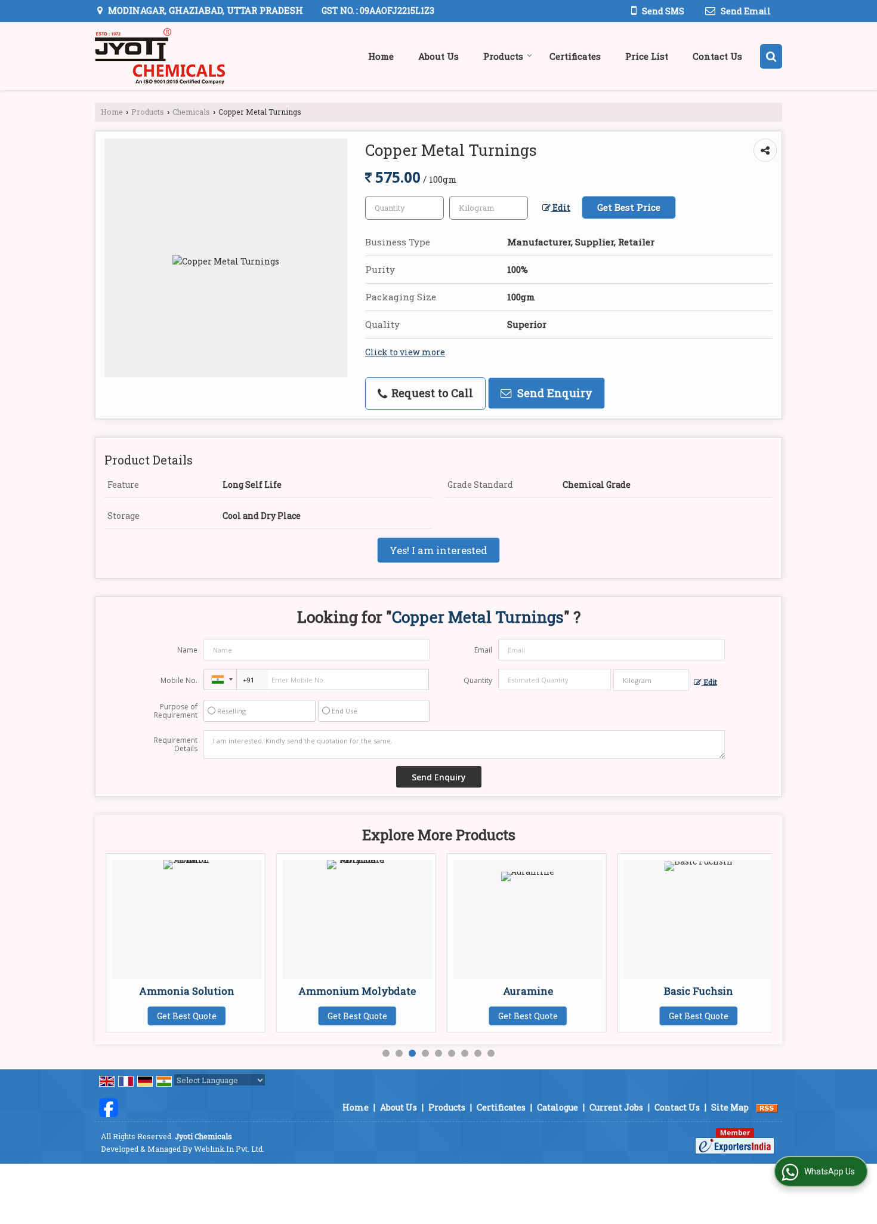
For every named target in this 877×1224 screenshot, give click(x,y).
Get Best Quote (187, 1016)
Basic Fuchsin (698, 991)
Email (483, 650)
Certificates (575, 56)
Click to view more (405, 352)
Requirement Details (175, 744)
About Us (438, 56)
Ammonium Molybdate (357, 991)
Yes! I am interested (438, 550)
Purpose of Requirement (175, 711)
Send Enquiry (553, 393)
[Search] (771, 56)
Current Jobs (616, 1107)
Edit (560, 207)
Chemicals (191, 111)
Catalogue (557, 1107)
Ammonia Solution (186, 991)
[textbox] (488, 208)
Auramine (528, 991)
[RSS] (767, 1107)
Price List (646, 56)
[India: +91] (220, 679)
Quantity (478, 680)
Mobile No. (178, 680)
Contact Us (717, 56)
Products (503, 56)
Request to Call (430, 393)
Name (187, 650)
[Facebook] (108, 1106)
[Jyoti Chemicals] (160, 56)
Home (381, 56)
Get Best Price (628, 207)
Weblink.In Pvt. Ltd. (229, 1149)
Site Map (730, 1107)
